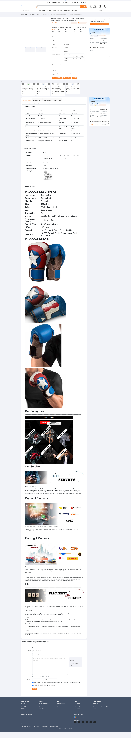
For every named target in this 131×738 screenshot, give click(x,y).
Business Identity (96, 705)
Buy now (56, 78)
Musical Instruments (54, 726)
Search (83, 7)
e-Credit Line (95, 703)
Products (47, 2)
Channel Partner (67, 10)
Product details (27, 100)
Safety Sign (92, 32)
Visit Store (104, 55)
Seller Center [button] (48, 10)
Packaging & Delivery (36, 103)
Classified (83, 2)
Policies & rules (24, 705)
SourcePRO (59, 705)
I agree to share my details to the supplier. (44, 685)
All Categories (26, 10)
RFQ (75, 78)
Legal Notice (41, 708)
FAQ (44, 103)
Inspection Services (78, 706)
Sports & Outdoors (35, 14)
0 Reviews (57, 22)
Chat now (66, 78)
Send (34, 689)
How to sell (77, 703)
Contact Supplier (99, 24)
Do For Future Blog (42, 706)
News (61, 10)
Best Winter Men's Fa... (57, 717)
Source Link (75, 2)
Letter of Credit (96, 709)
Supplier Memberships (79, 705)
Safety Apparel (36, 726)
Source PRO (66, 2)
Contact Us (23, 703)
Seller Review (47, 100)
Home (22, 14)
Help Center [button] (74, 10)
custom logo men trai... (47, 717)
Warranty (49, 103)
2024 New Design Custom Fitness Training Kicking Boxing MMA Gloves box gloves (72, 88)
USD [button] (100, 10)
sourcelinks (23, 708)
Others (66, 47)
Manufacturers (56, 2)
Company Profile (94, 55)
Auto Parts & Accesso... (26, 726)
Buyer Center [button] (41, 10)
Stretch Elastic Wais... (37, 717)
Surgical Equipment (44, 726)
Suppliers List (77, 708)
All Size (66, 37)
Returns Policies (24, 706)
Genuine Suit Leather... (26, 717)
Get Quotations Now (61, 703)
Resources (59, 706)
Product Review (57, 100)
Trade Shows (56, 10)
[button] (23, 84)
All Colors (67, 41)
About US (41, 705)
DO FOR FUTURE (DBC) (43, 703)
